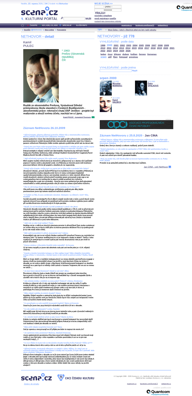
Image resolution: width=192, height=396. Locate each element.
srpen (103, 57)
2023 (109, 51)
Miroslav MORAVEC (117, 84)
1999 (102, 45)
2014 (128, 48)
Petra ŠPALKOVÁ (153, 84)
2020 (165, 48)
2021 (172, 48)
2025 (121, 51)
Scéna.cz (26, 7)
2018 (153, 48)
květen (133, 54)
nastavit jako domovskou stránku (107, 21)
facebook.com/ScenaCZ (144, 25)
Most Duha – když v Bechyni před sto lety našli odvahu (132, 30)
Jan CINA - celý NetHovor (156, 167)
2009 (166, 45)
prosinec (133, 57)
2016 (140, 48)
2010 (102, 48)
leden (103, 54)
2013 (121, 48)
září (110, 57)
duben (125, 54)
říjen (115, 57)
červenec (152, 54)
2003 (128, 45)
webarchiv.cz (163, 25)
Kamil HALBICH (116, 101)
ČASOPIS (33, 25)
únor (110, 54)
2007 (154, 45)
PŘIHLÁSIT (100, 13)
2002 (122, 45)
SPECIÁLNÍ (67, 25)
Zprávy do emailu (31, 384)
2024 (115, 51)
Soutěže (27, 30)
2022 (102, 51)
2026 (128, 51)
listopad (123, 57)
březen (117, 54)
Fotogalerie (61, 30)
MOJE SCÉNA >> (103, 3)
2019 (159, 48)
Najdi (134, 70)
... (93, 117)
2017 (146, 48)
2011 (109, 48)
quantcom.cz (127, 25)
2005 (141, 45)
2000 (109, 45)
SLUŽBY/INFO (81, 25)
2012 (115, 48)
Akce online (49, 30)
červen (142, 54)
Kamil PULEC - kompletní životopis (77, 117)
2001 (116, 45)
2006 (147, 45)
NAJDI (88, 18)
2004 (135, 45)
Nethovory (37, 30)
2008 (160, 45)
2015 (134, 48)
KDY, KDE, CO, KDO (50, 25)
